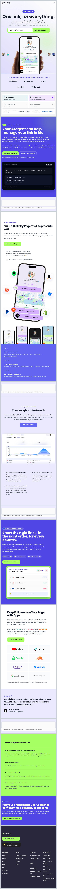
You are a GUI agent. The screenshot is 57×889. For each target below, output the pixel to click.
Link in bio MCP (47, 858)
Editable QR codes (35, 876)
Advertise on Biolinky (47, 111)
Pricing (4, 864)
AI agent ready (29, 11)
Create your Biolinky (10, 562)
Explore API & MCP (9, 153)
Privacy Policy (19, 858)
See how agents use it (28, 153)
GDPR (17, 864)
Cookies (18, 861)
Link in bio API (46, 866)
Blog (3, 867)
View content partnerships (11, 818)
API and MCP (46, 855)
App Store (5, 873)
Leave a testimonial (35, 855)
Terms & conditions (21, 855)
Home (4, 855)
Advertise (4, 870)
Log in (3, 861)
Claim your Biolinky (40, 30)
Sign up (4, 858)
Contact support (34, 858)
